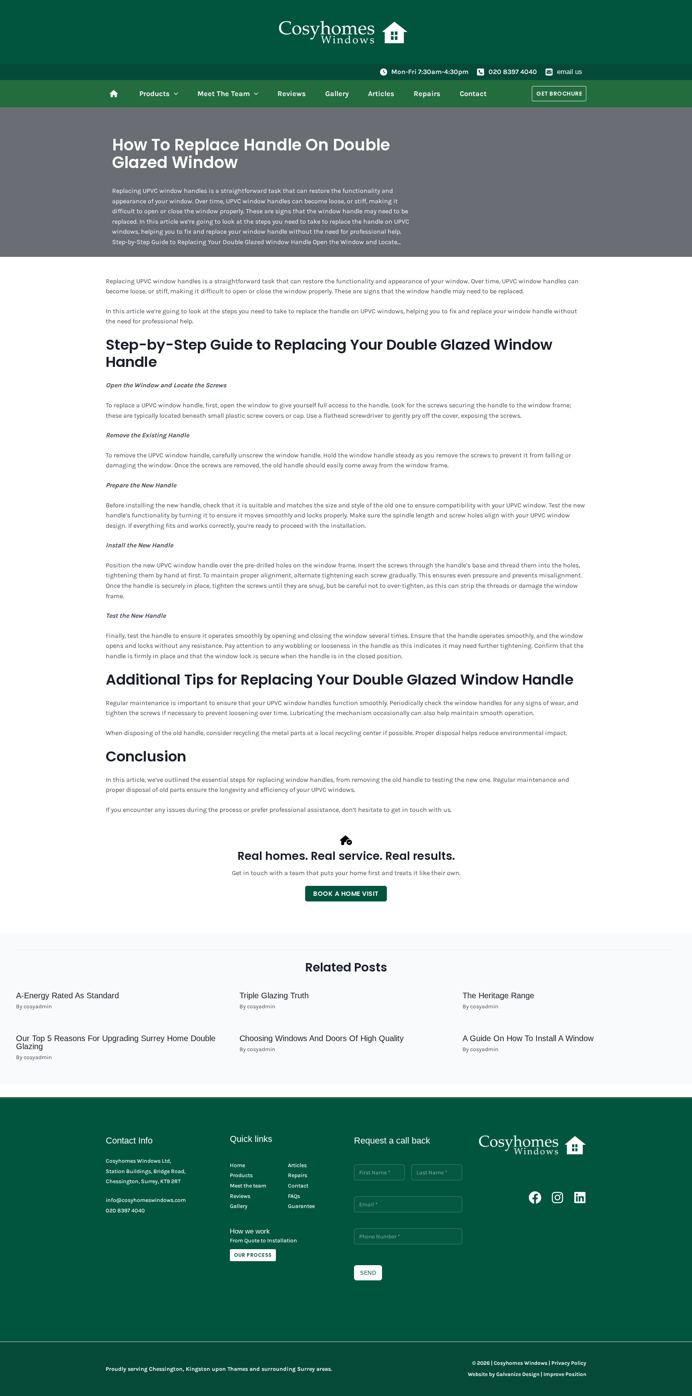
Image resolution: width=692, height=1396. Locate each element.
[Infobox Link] (116, 94)
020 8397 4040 (513, 72)
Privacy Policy (568, 1363)
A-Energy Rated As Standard (67, 995)
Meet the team (248, 1185)
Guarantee (301, 1206)
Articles (297, 1165)
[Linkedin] (579, 1197)
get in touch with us (421, 809)
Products (241, 1175)
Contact (298, 1185)
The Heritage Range (498, 995)
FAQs (294, 1196)
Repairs (297, 1175)
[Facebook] (535, 1197)
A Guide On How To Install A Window (528, 1038)
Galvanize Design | (519, 1374)
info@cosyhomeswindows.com (146, 1200)
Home (237, 1165)
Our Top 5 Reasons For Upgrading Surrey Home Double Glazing (115, 1042)
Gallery (238, 1206)
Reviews (240, 1196)
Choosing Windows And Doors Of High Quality (321, 1038)
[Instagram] (557, 1197)
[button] (174, 94)
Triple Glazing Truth (274, 995)
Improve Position (564, 1374)
